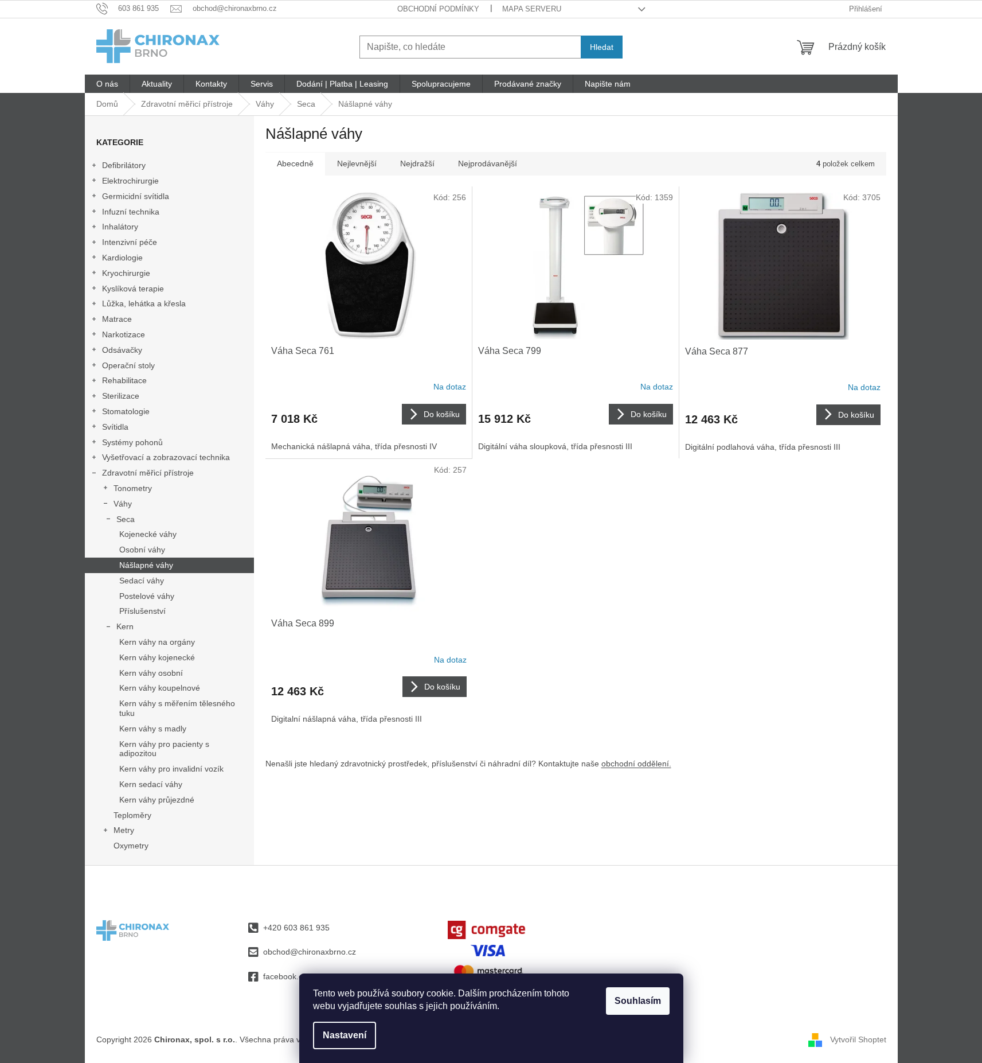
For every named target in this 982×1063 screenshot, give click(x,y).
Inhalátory (120, 226)
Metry (124, 830)
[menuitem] (107, 84)
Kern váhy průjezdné (156, 799)
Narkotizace (123, 334)
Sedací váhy (141, 580)
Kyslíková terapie (133, 288)
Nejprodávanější (487, 163)
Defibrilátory (124, 165)
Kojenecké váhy (148, 534)
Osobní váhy (142, 549)
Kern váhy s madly (152, 728)
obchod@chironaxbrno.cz (309, 951)
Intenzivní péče (129, 242)
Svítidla (115, 426)
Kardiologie (122, 257)
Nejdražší (417, 163)
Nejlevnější (357, 163)
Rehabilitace (124, 380)
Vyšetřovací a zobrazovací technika (166, 457)
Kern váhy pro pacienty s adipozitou (164, 748)
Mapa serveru (531, 9)
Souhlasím (638, 1001)
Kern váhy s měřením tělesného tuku (177, 708)
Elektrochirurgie (130, 180)
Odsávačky (122, 350)
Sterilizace (120, 395)
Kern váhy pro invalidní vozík (171, 768)
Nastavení (344, 1035)
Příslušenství (142, 611)
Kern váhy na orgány (157, 642)
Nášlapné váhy (146, 565)
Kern (125, 626)
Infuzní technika (130, 211)
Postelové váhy (146, 596)
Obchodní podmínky (438, 9)
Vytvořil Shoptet (858, 1038)
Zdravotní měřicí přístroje (148, 472)
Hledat (601, 47)
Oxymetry (131, 845)
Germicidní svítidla (135, 196)
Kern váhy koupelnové (159, 687)
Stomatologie (126, 411)
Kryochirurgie (126, 273)
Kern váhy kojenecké (157, 657)
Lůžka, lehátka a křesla (144, 303)
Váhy (123, 503)
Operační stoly (128, 365)
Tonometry (133, 488)
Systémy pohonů (132, 442)
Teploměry (132, 815)
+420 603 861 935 (296, 927)
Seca (125, 519)
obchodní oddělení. (636, 763)
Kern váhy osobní (151, 672)
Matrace (117, 319)
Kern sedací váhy (150, 784)
